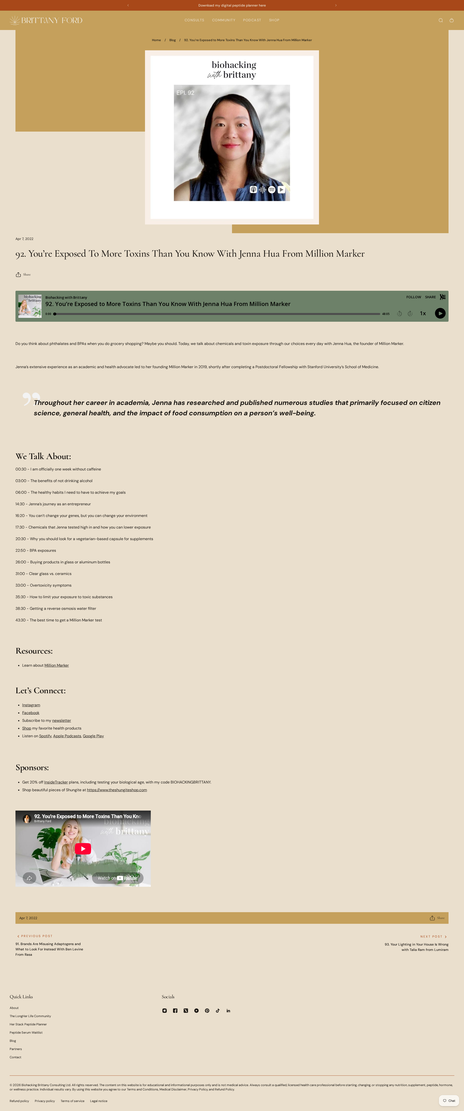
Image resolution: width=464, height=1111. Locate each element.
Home (156, 40)
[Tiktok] (217, 1010)
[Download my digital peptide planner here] (232, 5)
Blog (172, 40)
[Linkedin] (228, 1010)
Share (27, 274)
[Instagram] (164, 1010)
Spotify (45, 735)
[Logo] (46, 20)
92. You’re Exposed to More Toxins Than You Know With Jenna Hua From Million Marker (248, 40)
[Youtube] (196, 1010)
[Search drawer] (440, 20)
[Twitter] (186, 1010)
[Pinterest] (207, 1010)
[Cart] (451, 20)
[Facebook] (175, 1010)
